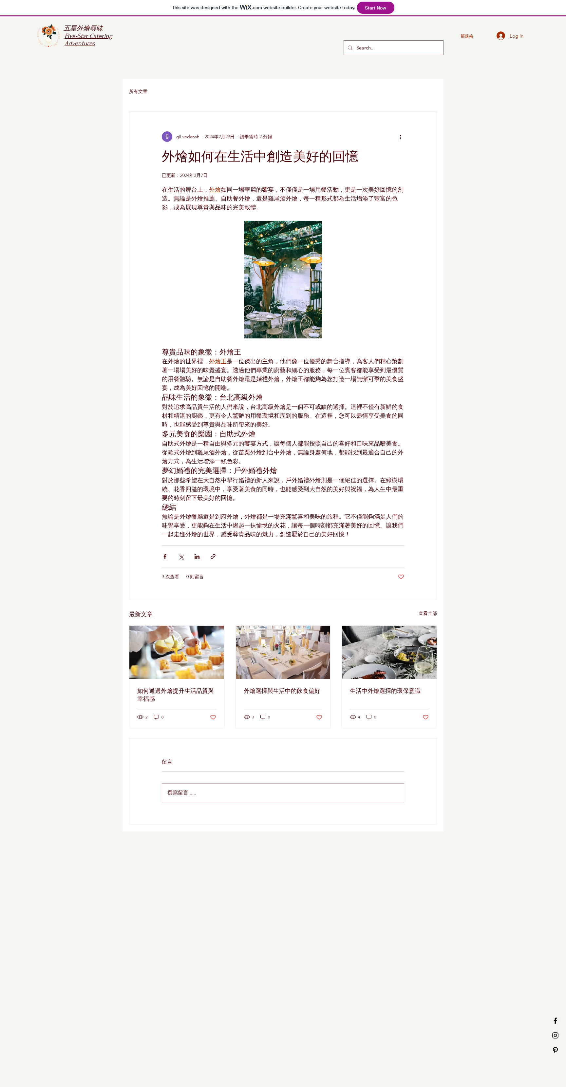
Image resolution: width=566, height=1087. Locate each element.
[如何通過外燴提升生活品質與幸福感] (176, 652)
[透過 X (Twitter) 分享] (181, 556)
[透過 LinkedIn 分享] (197, 556)
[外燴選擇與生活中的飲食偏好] (283, 652)
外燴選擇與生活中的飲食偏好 (282, 691)
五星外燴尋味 (83, 28)
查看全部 (428, 613)
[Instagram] (555, 1035)
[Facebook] (555, 1021)
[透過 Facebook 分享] (165, 556)
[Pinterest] (555, 1050)
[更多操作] (400, 137)
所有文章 (138, 91)
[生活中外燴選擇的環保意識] (389, 652)
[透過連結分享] (213, 556)
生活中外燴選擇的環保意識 (385, 691)
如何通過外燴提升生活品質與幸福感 (175, 695)
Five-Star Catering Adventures (88, 39)
